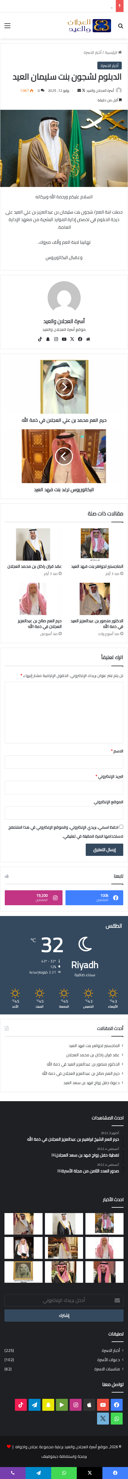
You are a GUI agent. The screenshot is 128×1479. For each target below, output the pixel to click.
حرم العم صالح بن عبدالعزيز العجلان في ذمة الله (40, 623)
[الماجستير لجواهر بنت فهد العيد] (94, 544)
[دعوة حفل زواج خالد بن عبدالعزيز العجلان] (64, 1272)
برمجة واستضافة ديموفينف (64, 1456)
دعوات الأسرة (108, 1360)
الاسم (117, 750)
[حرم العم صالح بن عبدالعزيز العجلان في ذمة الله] (33, 599)
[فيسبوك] (80, 339)
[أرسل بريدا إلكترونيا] (79, 90)
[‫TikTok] (39, 339)
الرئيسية (111, 52)
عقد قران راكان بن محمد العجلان (34, 566)
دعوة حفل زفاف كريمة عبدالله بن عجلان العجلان (74, 6)
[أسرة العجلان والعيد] (89, 25)
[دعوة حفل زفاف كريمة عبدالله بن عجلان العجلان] (23, 1248)
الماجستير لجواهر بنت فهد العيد (97, 566)
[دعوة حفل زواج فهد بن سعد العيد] (64, 1248)
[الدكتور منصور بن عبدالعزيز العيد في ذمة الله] (94, 599)
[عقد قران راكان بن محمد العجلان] (33, 544)
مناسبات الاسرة (107, 1369)
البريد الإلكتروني (109, 776)
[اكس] (103, 1419)
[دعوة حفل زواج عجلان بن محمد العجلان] (104, 1272)
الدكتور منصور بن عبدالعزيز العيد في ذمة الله (97, 623)
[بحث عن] (121, 27)
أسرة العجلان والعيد (100, 90)
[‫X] (72, 339)
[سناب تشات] (47, 339)
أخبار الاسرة (93, 52)
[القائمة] (7, 27)
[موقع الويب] (88, 339)
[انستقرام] (56, 339)
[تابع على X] (83, 90)
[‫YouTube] (64, 339)
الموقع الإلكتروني (108, 801)
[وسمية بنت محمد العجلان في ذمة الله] (23, 1272)
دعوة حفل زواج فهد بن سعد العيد (91, 1083)
